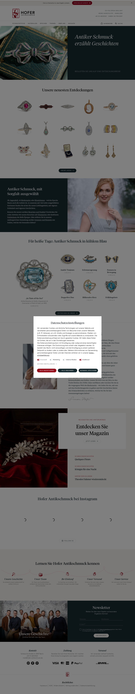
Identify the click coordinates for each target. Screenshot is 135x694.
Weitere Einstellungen (46, 364)
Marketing (56, 360)
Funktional (86, 360)
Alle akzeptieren (47, 370)
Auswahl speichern (88, 370)
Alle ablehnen (67, 370)
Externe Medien (71, 360)
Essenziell (43, 360)
